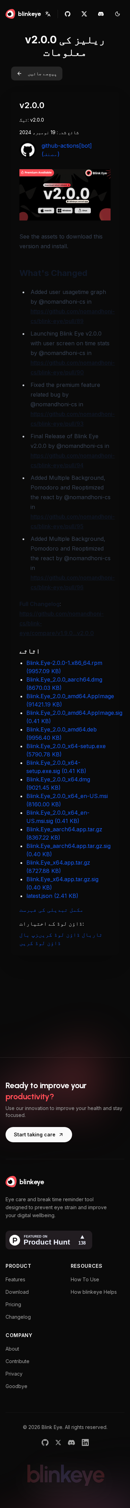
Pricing (13, 1304)
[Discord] (71, 1442)
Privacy (14, 1374)
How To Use (85, 1279)
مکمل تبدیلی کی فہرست (51, 909)
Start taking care (34, 1134)
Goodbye (16, 1386)
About (12, 1349)
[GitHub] (45, 1442)
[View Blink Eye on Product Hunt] (49, 1240)
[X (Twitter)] (58, 1442)
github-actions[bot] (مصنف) (67, 149)
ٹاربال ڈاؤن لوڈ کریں (70, 934)
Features (15, 1279)
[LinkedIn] (85, 1442)
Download (17, 1292)
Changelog (18, 1317)
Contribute (17, 1361)
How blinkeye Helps (94, 1292)
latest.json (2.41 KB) (52, 895)
